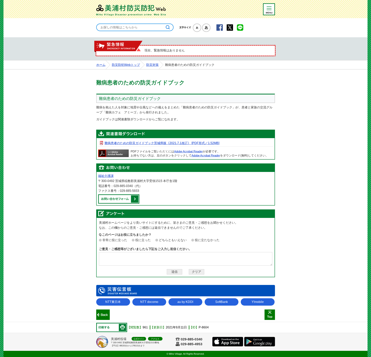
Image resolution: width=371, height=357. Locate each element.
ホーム (101, 64)
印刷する (111, 327)
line (240, 27)
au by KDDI (185, 301)
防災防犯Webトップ (126, 64)
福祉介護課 (106, 176)
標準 (197, 28)
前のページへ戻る (103, 314)
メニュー (269, 9)
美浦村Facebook (219, 27)
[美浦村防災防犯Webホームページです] (132, 9)
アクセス (155, 339)
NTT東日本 (113, 301)
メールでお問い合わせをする (118, 199)
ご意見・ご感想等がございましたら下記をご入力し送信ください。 (145, 249)
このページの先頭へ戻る (270, 314)
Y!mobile (258, 301)
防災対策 (152, 64)
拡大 (206, 28)
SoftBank (221, 301)
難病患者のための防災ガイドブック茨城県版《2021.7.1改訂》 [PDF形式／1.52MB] (162, 143)
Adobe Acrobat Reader (188, 151)
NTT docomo (149, 301)
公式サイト (139, 339)
